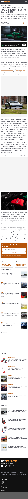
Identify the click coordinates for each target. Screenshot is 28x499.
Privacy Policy (4, 485)
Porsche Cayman (19, 135)
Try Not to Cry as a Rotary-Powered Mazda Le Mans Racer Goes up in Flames (10, 295)
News (2, 272)
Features (10, 384)
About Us (3, 481)
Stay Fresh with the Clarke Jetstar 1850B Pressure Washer (17, 420)
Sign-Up (3, 490)
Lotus (12, 49)
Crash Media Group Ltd (9, 470)
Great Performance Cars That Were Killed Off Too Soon (17, 396)
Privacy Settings (4, 487)
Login (2, 488)
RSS (2, 486)
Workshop (11, 357)
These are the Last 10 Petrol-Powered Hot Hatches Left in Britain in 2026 (17, 439)
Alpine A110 (4, 137)
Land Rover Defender (7, 70)
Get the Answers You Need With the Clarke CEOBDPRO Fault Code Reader (17, 360)
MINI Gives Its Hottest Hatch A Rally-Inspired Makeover (10, 284)
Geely (13, 129)
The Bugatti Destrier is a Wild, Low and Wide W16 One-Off (9, 324)
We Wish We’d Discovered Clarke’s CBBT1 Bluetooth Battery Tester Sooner (17, 430)
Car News (8, 5)
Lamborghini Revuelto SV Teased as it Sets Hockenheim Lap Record (10, 314)
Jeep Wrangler (20, 70)
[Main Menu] (26, 2)
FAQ (2, 483)
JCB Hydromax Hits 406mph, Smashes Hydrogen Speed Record (9, 274)
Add (24, 44)
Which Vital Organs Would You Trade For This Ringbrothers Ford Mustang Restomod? (21, 265)
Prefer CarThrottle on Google (12, 44)
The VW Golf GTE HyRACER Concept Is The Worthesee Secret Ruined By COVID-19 (7, 265)
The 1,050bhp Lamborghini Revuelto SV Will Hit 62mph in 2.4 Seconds (17, 411)
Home (2, 5)
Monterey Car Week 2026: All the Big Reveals (10, 304)
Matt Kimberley (4, 22)
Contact (2, 482)
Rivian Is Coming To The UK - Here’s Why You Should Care (17, 378)
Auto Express (4, 55)
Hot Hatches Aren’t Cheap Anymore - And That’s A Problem (17, 387)
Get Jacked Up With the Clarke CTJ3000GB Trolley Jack (16, 369)
